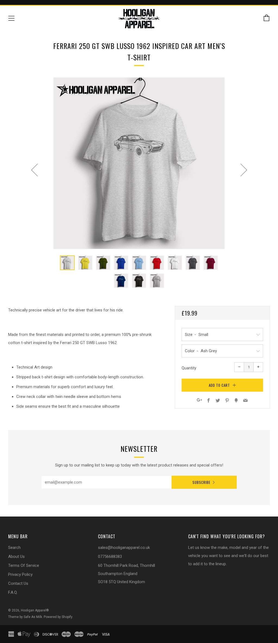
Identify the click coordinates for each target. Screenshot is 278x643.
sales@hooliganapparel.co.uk (124, 547)
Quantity (189, 368)
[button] (67, 262)
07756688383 (110, 556)
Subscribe (201, 482)
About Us (16, 556)
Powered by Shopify (58, 617)
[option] (139, 163)
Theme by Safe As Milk (25, 617)
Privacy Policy (20, 574)
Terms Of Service (23, 565)
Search (14, 547)
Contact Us (18, 583)
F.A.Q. (13, 592)
